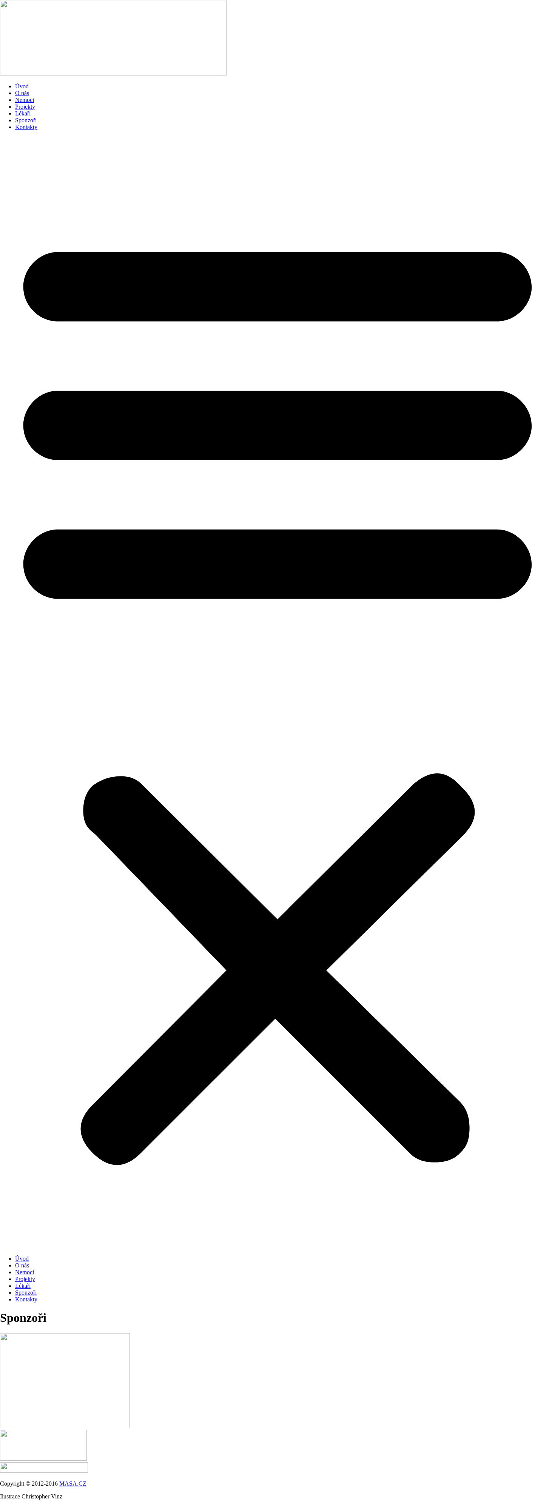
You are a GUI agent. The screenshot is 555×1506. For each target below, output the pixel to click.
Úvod (22, 86)
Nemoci (24, 100)
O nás (22, 93)
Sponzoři (26, 120)
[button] (277, 693)
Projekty (25, 106)
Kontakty (26, 127)
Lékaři (23, 113)
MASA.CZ (72, 1483)
